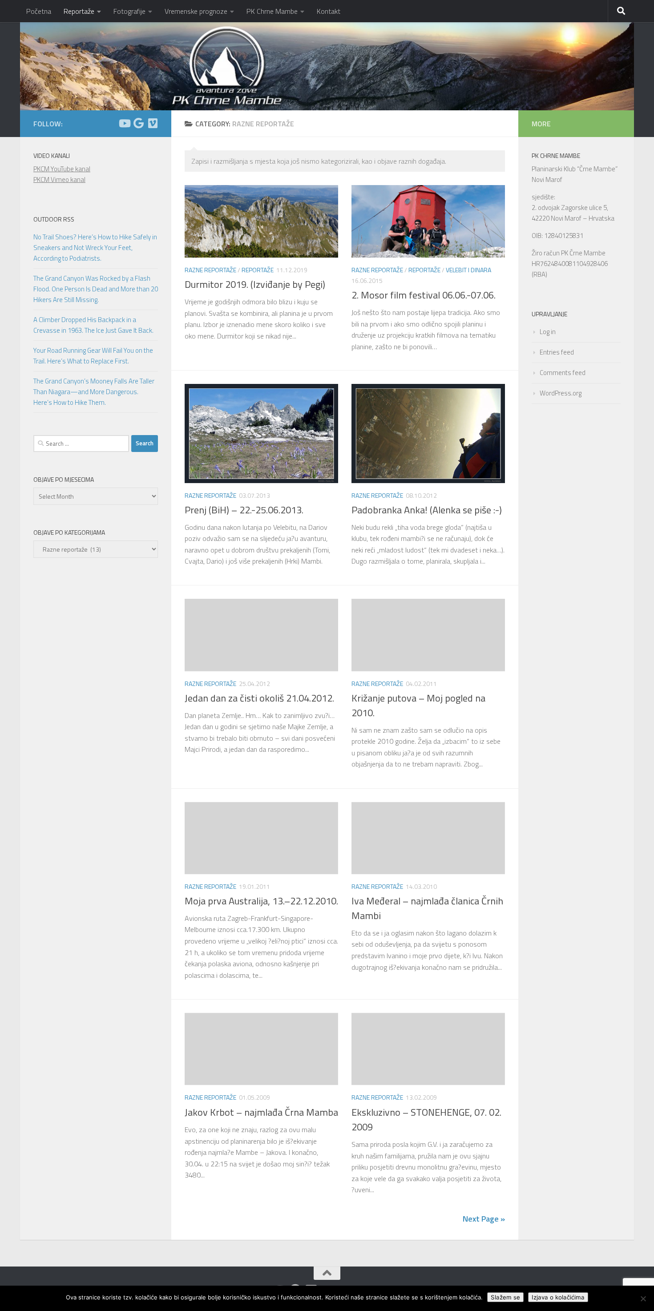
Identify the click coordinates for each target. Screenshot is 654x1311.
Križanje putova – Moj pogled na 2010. (418, 705)
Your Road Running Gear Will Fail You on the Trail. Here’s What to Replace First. (93, 355)
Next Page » (484, 1219)
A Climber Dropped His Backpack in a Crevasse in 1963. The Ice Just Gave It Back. (93, 325)
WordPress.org (560, 393)
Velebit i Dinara (468, 269)
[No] (642, 1298)
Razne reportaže (210, 269)
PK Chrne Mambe (272, 11)
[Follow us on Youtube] (124, 123)
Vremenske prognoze (196, 11)
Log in (548, 332)
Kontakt (328, 11)
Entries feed (557, 352)
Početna (38, 11)
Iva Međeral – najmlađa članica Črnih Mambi (427, 908)
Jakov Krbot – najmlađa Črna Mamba (261, 1112)
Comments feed (562, 372)
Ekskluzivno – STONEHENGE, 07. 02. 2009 (426, 1119)
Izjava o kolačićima (558, 1297)
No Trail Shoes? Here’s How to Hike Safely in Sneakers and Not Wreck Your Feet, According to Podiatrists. (95, 247)
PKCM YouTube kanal (61, 169)
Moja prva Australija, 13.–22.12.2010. (261, 900)
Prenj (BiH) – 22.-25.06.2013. (244, 509)
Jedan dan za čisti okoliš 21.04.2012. (259, 698)
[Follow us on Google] (138, 123)
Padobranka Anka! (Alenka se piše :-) (426, 509)
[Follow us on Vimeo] (152, 123)
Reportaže (79, 11)
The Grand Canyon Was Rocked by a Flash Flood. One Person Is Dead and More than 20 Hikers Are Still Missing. (95, 289)
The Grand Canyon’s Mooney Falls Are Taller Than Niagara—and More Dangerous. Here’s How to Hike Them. (93, 391)
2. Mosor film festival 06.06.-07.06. (423, 295)
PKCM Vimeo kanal (59, 179)
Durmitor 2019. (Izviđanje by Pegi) (255, 284)
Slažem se (505, 1297)
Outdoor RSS (53, 219)
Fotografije (129, 11)
